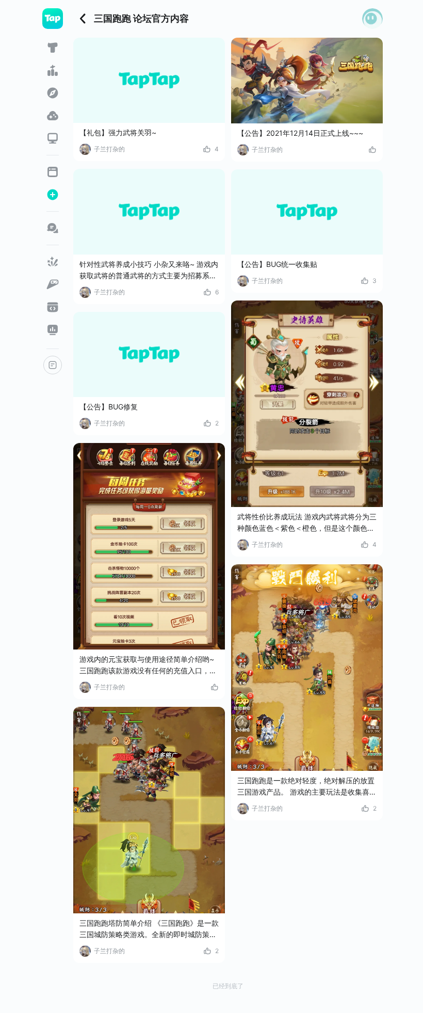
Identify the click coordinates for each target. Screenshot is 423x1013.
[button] (372, 18)
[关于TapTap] (52, 365)
